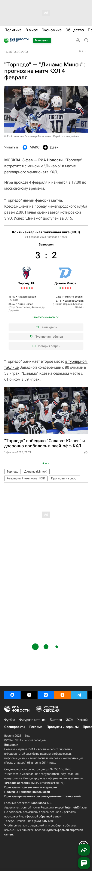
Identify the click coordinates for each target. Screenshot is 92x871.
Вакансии (11, 744)
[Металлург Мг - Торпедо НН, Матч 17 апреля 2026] (32, 288)
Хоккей (82, 720)
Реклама (35, 727)
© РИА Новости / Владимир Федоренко (27, 136)
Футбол (9, 720)
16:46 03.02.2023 (16, 52)
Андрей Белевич (27, 296)
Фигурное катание (32, 720)
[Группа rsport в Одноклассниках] (62, 695)
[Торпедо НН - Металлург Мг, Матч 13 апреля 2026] (27, 288)
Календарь (49, 327)
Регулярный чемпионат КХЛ (26, 478)
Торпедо (12, 471)
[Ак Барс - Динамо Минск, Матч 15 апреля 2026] (70, 288)
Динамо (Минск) (35, 471)
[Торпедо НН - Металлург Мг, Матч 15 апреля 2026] (29, 288)
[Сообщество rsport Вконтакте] (46, 695)
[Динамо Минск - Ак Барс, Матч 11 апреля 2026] (65, 288)
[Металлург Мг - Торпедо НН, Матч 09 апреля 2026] (21, 288)
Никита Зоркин (74, 296)
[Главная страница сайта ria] (5, 40)
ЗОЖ (69, 720)
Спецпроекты (14, 727)
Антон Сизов (25, 303)
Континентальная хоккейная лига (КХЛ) (46, 232)
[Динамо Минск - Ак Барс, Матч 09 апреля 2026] (63, 288)
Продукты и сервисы (63, 727)
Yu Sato (13, 299)
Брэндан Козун (78, 305)
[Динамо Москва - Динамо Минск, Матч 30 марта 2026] (60, 288)
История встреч (49, 346)
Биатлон (56, 720)
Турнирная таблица (49, 336)
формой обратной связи (44, 816)
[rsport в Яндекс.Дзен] (29, 695)
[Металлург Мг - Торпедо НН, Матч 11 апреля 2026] (24, 288)
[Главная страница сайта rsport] (25, 40)
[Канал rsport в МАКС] (12, 695)
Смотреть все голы (44, 317)
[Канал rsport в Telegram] (79, 695)
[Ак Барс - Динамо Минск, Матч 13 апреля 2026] (68, 288)
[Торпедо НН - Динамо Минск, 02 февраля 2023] (46, 290)
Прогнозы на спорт (64, 478)
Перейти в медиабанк (66, 136)
